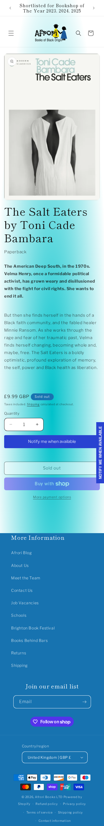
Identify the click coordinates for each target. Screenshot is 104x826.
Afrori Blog (21, 552)
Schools (18, 615)
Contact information (55, 821)
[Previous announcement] (10, 8)
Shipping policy (70, 812)
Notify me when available (52, 441)
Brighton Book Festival (33, 628)
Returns (18, 653)
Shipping (33, 404)
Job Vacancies (25, 602)
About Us (20, 565)
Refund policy (46, 804)
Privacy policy (74, 804)
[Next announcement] (94, 8)
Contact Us (22, 590)
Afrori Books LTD (49, 797)
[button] (11, 33)
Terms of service (39, 812)
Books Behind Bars (29, 640)
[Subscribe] (84, 701)
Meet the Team (25, 577)
